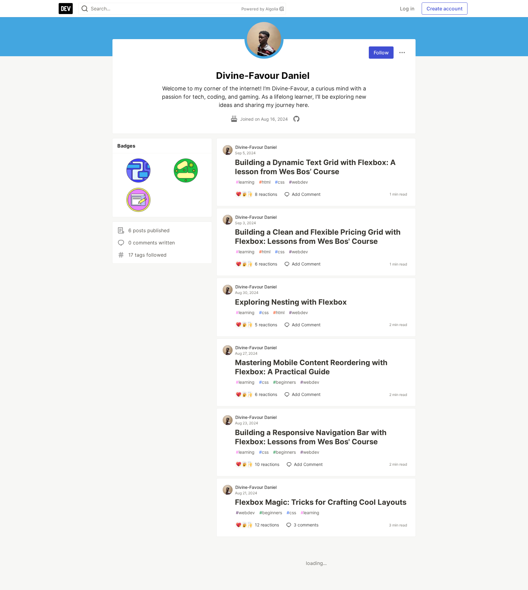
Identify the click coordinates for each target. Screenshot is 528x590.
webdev (298, 182)
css (279, 182)
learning (245, 182)
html (264, 182)
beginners (284, 382)
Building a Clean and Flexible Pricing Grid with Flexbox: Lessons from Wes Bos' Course (318, 237)
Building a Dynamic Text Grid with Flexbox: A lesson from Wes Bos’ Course (315, 167)
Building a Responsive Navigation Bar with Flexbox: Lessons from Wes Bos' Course (311, 437)
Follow (381, 52)
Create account (445, 8)
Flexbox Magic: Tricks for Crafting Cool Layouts (320, 502)
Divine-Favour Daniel (256, 147)
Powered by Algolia (260, 8)
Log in (407, 8)
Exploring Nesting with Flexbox (291, 302)
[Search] (85, 8)
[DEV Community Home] (65, 8)
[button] (138, 170)
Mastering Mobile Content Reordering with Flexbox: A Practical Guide (311, 367)
